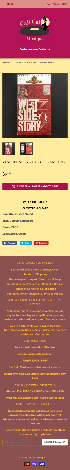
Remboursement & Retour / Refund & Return (35, 284)
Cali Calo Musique (36, 457)
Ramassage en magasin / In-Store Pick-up (35, 279)
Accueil (6, 62)
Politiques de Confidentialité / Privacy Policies (35, 293)
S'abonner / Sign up (54, 442)
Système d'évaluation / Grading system (35, 269)
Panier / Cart (59, 4)
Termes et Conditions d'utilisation (35, 288)
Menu (10, 4)
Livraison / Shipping (35, 274)
